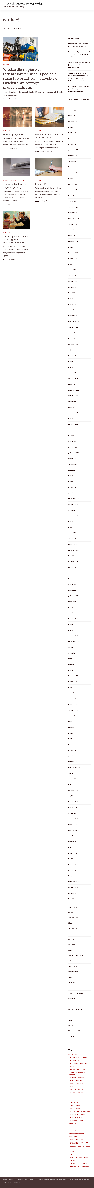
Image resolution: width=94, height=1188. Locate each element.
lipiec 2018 (71, 556)
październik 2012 (74, 881)
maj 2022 (71, 350)
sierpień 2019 (72, 510)
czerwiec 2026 (73, 121)
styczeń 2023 (72, 310)
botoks (72, 1066)
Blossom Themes (83, 1179)
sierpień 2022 (72, 333)
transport (71, 1015)
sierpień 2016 (72, 653)
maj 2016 (71, 670)
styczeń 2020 (72, 487)
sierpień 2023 (72, 287)
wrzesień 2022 (73, 327)
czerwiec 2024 (73, 241)
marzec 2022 (72, 361)
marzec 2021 (72, 430)
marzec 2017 (72, 624)
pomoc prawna (74, 1108)
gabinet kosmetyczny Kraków (77, 1073)
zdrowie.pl (72, 1042)
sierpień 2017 (72, 601)
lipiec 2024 (71, 235)
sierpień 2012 (72, 893)
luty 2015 (71, 744)
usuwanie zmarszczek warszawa (77, 1150)
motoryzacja (72, 966)
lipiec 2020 (71, 470)
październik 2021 (74, 390)
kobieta (81, 1077)
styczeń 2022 (72, 373)
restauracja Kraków (76, 1133)
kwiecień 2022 (73, 355)
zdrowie (24, 180)
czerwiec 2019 (73, 516)
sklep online (74, 1136)
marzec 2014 (72, 807)
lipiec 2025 (71, 167)
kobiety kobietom (76, 1080)
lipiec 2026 (71, 115)
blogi (85, 1057)
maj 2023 (71, 298)
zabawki (72, 1160)
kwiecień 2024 (73, 253)
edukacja (6, 65)
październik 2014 (74, 767)
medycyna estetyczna (77, 1096)
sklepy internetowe (75, 1009)
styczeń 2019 (72, 533)
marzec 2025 (72, 190)
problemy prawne (75, 1117)
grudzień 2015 (73, 699)
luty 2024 (71, 264)
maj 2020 (71, 475)
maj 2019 (71, 521)
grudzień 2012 (73, 870)
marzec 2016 (72, 681)
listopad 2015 (73, 704)
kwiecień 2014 (73, 801)
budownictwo (73, 928)
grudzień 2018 (73, 538)
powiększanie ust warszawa (79, 1111)
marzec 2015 (72, 738)
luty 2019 (71, 527)
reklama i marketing (75, 993)
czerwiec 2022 (73, 344)
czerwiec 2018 (73, 561)
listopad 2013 (73, 824)
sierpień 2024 (72, 230)
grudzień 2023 (73, 275)
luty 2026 (71, 138)
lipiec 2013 (71, 847)
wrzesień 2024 (73, 224)
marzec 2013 (72, 853)
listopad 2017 (73, 590)
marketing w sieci (76, 1093)
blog (77, 1054)
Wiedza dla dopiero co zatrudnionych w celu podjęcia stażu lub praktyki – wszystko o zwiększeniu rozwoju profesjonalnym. (30, 78)
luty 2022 (71, 367)
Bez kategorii (73, 918)
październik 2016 (74, 641)
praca (70, 977)
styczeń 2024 (72, 270)
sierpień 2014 (72, 779)
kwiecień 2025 (73, 184)
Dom (70, 934)
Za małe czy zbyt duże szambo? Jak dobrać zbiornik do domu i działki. (79, 54)
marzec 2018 (72, 573)
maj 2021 (71, 418)
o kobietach (73, 1102)
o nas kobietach (75, 1105)
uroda (70, 1020)
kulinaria (71, 961)
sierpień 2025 (72, 161)
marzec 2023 (72, 304)
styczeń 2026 (72, 144)
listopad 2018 (73, 544)
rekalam (72, 1124)
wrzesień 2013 (73, 836)
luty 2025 (71, 195)
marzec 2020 (72, 481)
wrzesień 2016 (73, 647)
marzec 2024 (72, 258)
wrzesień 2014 (73, 773)
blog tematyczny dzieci (78, 1063)
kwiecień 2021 (73, 424)
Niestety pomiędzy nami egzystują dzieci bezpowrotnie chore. (16, 239)
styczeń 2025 (72, 201)
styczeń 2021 (72, 441)
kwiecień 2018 (73, 567)
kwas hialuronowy (76, 1089)
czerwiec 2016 (73, 664)
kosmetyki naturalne (75, 955)
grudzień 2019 (73, 493)
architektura (72, 912)
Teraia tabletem (43, 184)
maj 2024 (71, 247)
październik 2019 (74, 498)
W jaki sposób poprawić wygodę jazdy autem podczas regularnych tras (79, 65)
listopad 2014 (73, 761)
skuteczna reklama (76, 1147)
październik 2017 (74, 596)
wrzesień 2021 (73, 395)
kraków (72, 1086)
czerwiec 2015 (73, 727)
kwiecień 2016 (73, 676)
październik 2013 (74, 830)
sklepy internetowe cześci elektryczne (79, 1143)
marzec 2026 (72, 132)
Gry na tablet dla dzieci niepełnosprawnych (15, 186)
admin (5, 98)
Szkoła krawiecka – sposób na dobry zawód (49, 136)
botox (79, 1066)
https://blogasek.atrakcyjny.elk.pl (23, 3)
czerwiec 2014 (73, 790)
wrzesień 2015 (73, 710)
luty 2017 (71, 630)
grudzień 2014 (73, 756)
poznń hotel (74, 1114)
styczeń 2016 (72, 693)
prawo (83, 1114)
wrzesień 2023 (73, 281)
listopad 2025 (73, 155)
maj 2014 (71, 796)
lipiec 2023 (71, 293)
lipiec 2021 (71, 407)
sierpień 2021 (72, 401)
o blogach (82, 1099)
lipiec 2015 (71, 721)
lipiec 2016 (71, 658)
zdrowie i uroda (84, 1167)
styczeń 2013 (72, 864)
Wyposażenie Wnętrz (75, 1031)
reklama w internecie (77, 1127)
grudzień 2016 (73, 636)
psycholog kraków (76, 1120)
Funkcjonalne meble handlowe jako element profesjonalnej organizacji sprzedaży (78, 89)
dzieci (84, 1069)
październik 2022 (74, 321)
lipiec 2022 (71, 338)
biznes (70, 923)
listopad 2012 (73, 876)
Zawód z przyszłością (14, 134)
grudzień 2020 (73, 447)
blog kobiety (74, 1060)
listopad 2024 (73, 213)
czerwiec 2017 (73, 613)
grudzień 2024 (73, 207)
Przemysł (71, 982)
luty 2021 (71, 436)
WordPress (16, 1182)
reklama (71, 988)
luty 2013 (71, 859)
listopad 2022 (73, 315)
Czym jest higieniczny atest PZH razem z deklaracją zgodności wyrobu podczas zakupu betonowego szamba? (79, 77)
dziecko (6, 180)
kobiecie (72, 1077)
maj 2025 (71, 178)
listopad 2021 (73, 384)
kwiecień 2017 (73, 618)
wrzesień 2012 (73, 887)
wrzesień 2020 (73, 458)
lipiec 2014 (71, 784)
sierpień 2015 (72, 716)
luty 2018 (71, 578)
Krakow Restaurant (76, 1083)
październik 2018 (74, 550)
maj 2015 (71, 733)
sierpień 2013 (72, 841)
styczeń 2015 (72, 750)
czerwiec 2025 (73, 173)
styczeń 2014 (72, 813)
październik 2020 (74, 453)
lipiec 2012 (71, 899)
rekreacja (71, 999)
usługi (70, 1026)
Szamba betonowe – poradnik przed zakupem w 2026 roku (78, 45)
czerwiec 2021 (73, 413)
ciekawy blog (74, 1069)
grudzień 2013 (73, 819)
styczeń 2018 (72, 584)
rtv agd (70, 1004)
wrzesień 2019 (73, 504)
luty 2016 (71, 687)
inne (70, 950)
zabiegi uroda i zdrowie (78, 1163)
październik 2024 (74, 218)
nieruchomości (73, 972)
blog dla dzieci (75, 1057)
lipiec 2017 (71, 607)
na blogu (72, 1099)
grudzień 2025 (73, 150)
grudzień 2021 (73, 378)
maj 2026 (71, 127)
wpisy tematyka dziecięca (78, 1157)
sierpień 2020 (72, 464)
